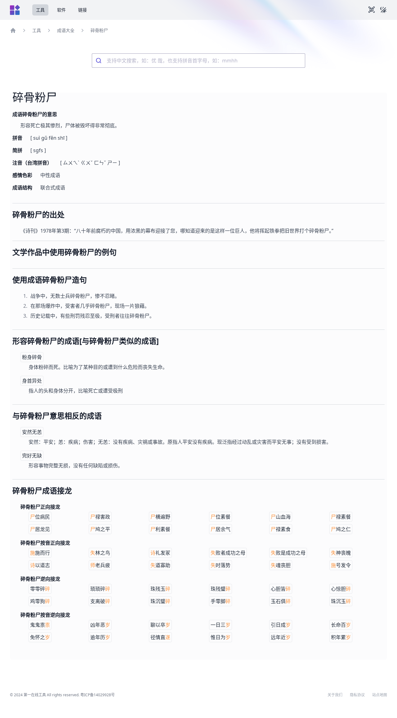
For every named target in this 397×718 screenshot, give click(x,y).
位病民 (40, 516)
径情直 (160, 637)
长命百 (341, 624)
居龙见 (40, 529)
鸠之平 (100, 529)
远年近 (281, 637)
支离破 (100, 601)
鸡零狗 (40, 601)
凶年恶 (100, 624)
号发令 (341, 565)
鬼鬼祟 (40, 624)
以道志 (40, 565)
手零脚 (220, 601)
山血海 (281, 516)
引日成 (281, 624)
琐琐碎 (100, 588)
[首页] (13, 30)
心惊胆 (341, 588)
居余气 (220, 529)
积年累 (341, 637)
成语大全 (65, 30)
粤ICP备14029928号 (97, 695)
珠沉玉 (341, 601)
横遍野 (160, 516)
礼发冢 (160, 552)
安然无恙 (32, 432)
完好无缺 (32, 455)
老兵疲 (100, 565)
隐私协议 (357, 695)
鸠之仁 (341, 529)
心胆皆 (281, 588)
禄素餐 (341, 516)
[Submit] (99, 60)
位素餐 (220, 516)
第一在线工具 (35, 695)
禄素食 (281, 529)
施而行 (40, 552)
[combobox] (198, 60)
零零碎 (40, 588)
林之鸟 (100, 552)
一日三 (220, 624)
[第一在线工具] (15, 10)
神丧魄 (341, 552)
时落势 (220, 565)
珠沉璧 (160, 601)
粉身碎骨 (32, 357)
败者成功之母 (228, 552)
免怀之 (40, 637)
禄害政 (100, 516)
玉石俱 (281, 601)
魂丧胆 (281, 565)
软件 (61, 10)
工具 (40, 10)
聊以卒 (160, 624)
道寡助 (160, 565)
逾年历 (100, 637)
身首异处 (32, 380)
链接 (82, 10)
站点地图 (379, 695)
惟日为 (220, 637)
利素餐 (160, 529)
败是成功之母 (288, 552)
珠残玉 (160, 588)
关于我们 (335, 695)
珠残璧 (220, 588)
